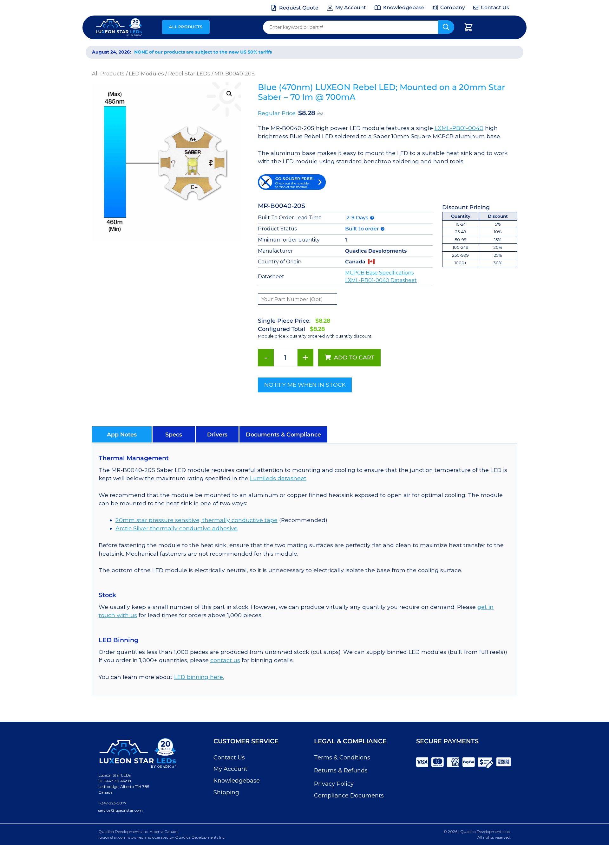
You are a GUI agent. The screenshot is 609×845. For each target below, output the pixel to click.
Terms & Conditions (342, 757)
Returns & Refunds (341, 770)
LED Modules (146, 73)
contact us (225, 660)
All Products (185, 26)
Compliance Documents (349, 795)
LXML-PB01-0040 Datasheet (381, 280)
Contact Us (229, 757)
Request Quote (298, 8)
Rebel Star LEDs (189, 73)
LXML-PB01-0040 (459, 128)
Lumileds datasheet (278, 478)
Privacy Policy (334, 783)
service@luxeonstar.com (120, 810)
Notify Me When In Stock (304, 384)
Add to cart (354, 357)
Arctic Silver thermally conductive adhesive (176, 528)
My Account (230, 768)
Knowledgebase (236, 780)
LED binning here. (199, 677)
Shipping (226, 792)
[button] (229, 94)
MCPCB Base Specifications (379, 273)
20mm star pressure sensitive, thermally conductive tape (196, 520)
